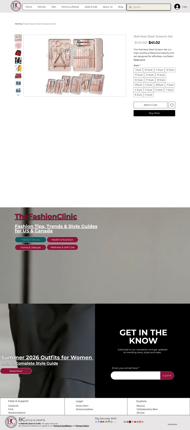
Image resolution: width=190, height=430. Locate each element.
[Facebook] (137, 422)
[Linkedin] (125, 422)
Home (18, 23)
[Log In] (176, 7)
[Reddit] (140, 422)
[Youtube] (135, 422)
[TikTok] (130, 422)
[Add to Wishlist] (172, 105)
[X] (142, 422)
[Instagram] (132, 422)
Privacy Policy (82, 426)
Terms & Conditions (63, 426)
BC (32, 419)
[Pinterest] (127, 422)
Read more (139, 59)
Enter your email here (125, 368)
